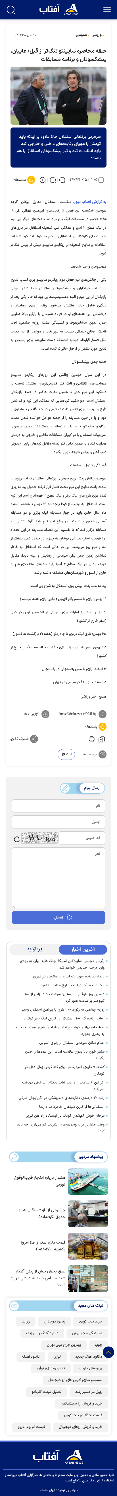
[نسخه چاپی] (91, 739)
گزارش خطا (31, 714)
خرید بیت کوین (90, 1321)
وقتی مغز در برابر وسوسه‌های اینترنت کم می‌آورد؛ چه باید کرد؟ (61, 1128)
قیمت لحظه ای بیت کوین (83, 1415)
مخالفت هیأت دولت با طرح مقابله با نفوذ (72, 985)
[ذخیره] (101, 739)
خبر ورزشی (88, 697)
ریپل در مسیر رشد (88, 1392)
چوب (98, 1345)
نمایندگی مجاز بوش (87, 1333)
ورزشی (96, 35)
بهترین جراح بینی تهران (64, 1345)
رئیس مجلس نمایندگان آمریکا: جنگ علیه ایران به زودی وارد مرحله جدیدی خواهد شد (62, 964)
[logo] (59, 9)
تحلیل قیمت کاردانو (47, 1392)
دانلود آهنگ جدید (88, 1357)
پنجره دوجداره (54, 1321)
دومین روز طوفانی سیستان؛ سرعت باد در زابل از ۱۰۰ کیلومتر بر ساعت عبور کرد (65, 997)
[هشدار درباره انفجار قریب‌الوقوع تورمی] (86, 1181)
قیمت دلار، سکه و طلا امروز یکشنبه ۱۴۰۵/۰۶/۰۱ (43, 1246)
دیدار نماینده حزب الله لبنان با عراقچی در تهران (69, 976)
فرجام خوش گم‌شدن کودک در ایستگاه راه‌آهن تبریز (65, 1116)
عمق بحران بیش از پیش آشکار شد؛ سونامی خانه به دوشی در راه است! (38, 1278)
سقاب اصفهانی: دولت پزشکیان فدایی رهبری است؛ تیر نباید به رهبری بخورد (60, 1031)
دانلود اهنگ (31, 1357)
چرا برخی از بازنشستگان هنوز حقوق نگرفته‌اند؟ (42, 1213)
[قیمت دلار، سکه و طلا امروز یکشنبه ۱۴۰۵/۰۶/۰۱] (86, 1245)
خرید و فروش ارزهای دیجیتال (80, 1427)
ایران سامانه (47, 1490)
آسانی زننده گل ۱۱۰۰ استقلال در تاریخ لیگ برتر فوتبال (64, 1018)
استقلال (66, 754)
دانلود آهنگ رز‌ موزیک (42, 1333)
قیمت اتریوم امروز (31, 1427)
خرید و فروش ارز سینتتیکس (81, 1404)
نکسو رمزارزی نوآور (51, 1368)
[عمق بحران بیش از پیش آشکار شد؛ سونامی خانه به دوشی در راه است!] (86, 1278)
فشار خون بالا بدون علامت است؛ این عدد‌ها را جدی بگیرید (65, 1055)
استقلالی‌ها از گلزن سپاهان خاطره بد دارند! (72, 1107)
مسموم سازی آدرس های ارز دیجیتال (75, 1380)
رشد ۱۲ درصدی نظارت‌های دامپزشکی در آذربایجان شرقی (62, 1098)
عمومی (81, 35)
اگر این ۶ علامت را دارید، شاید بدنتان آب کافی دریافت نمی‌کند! (63, 1086)
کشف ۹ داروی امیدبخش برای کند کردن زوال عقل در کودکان (65, 1070)
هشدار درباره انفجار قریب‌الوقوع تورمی (39, 1181)
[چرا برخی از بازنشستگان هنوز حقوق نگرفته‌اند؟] (86, 1213)
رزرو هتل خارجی (90, 1368)
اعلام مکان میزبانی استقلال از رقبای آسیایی (72, 1043)
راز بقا (26, 1321)
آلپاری (57, 1357)
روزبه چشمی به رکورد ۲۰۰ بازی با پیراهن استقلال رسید (63, 1010)
